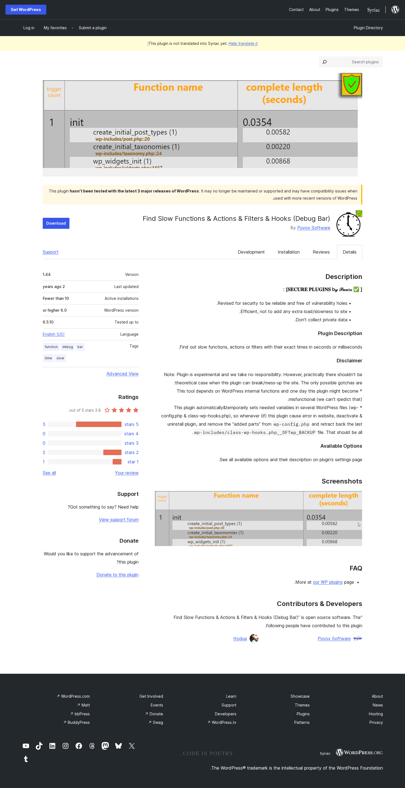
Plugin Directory (368, 27)
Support (51, 252)
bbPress (80, 713)
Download (56, 223)
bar (80, 347)
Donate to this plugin (117, 574)
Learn (231, 696)
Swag (155, 722)
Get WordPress (26, 9)
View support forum (119, 519)
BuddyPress (76, 722)
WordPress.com (73, 696)
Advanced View (123, 373)
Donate (154, 713)
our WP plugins (328, 582)
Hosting (376, 713)
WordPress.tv (221, 722)
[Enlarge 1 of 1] (355, 498)
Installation (289, 252)
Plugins (303, 713)
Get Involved (151, 696)
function (51, 347)
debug (67, 347)
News (378, 705)
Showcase (300, 696)
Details (350, 252)
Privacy (376, 722)
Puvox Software (313, 227)
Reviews (321, 252)
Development (251, 252)
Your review (127, 472)
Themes (302, 705)
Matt (83, 705)
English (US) (54, 334)
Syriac (325, 753)
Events (157, 705)
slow (60, 358)
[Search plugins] (324, 61)
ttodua (240, 638)
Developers (225, 713)
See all (49, 472)
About (377, 696)
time (48, 358)
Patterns (302, 722)
